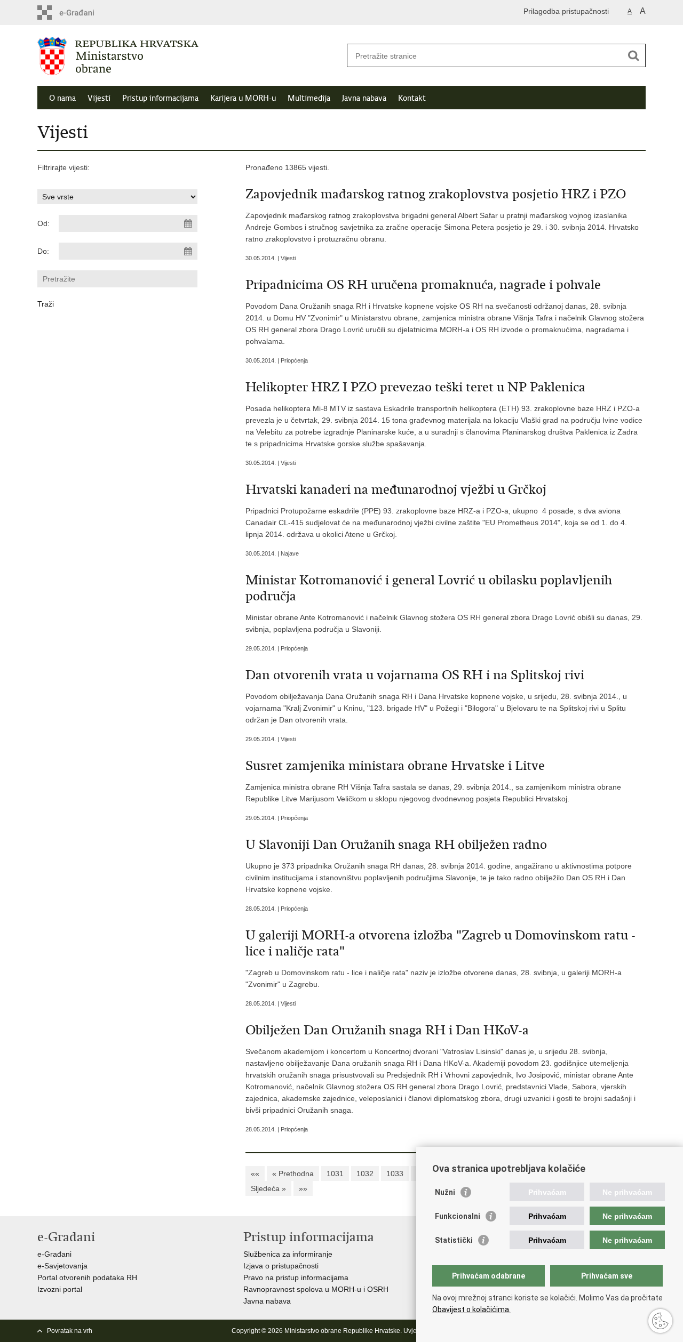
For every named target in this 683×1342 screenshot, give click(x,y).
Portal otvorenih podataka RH (87, 1277)
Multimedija (309, 98)
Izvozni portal (59, 1289)
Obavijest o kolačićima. (471, 1309)
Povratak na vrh (69, 1331)
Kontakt (412, 98)
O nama (62, 98)
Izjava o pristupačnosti (281, 1265)
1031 (335, 1173)
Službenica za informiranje (287, 1254)
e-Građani (54, 1254)
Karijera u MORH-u (243, 98)
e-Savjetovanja (62, 1265)
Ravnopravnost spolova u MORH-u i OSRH (315, 1289)
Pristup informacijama (160, 98)
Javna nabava (364, 98)
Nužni (445, 1192)
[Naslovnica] (189, 56)
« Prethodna (293, 1173)
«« (255, 1173)
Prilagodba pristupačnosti (566, 11)
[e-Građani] (83, 12)
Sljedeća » (268, 1188)
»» (303, 1188)
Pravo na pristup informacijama (295, 1277)
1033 (394, 1173)
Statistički (454, 1240)
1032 (365, 1173)
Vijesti (99, 98)
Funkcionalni (457, 1216)
